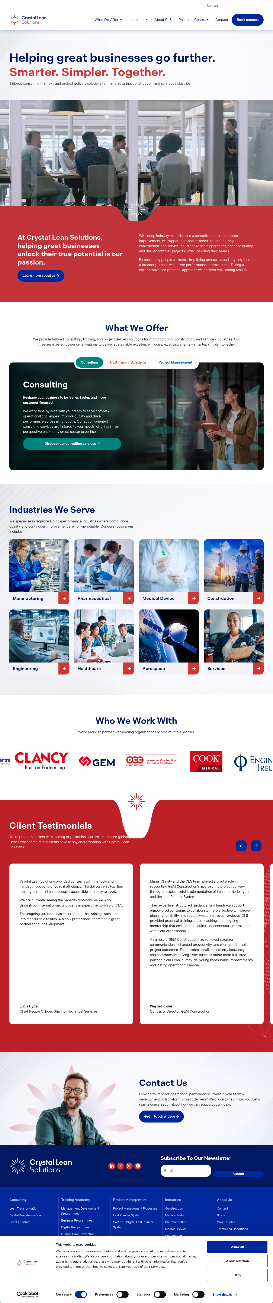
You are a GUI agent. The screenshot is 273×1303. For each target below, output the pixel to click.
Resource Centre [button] (192, 20)
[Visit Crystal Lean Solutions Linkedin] (111, 1166)
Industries (173, 1200)
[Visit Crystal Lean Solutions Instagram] (129, 1166)
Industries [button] (137, 20)
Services (216, 668)
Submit (238, 1174)
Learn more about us (39, 276)
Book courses (247, 20)
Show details (222, 1294)
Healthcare (89, 668)
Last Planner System (127, 1215)
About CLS (163, 20)
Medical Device (158, 598)
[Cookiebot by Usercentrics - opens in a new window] (27, 1294)
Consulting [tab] (89, 362)
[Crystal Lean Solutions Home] (28, 20)
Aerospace (153, 668)
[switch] (122, 1294)
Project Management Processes (135, 1208)
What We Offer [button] (107, 20)
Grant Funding (19, 1222)
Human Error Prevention (77, 1234)
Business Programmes (76, 1220)
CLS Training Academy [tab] (128, 362)
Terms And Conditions (232, 1229)
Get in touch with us (160, 1116)
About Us (224, 1200)
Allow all (237, 1247)
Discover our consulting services (71, 444)
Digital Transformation (25, 1215)
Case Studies (226, 1222)
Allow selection (237, 1261)
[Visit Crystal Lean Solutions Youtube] (137, 1166)
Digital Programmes (75, 1227)
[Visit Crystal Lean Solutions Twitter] (120, 1166)
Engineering (25, 668)
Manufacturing (28, 598)
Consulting (18, 1200)
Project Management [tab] (175, 362)
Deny (237, 1275)
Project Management (130, 1200)
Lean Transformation (23, 1208)
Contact (221, 20)
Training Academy (75, 1200)
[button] (241, 845)
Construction (220, 598)
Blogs (221, 1215)
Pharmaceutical (94, 598)
